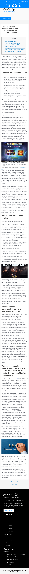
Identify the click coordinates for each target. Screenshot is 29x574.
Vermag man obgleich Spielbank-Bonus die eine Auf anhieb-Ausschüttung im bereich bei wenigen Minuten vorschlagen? (15, 49)
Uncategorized (5, 34)
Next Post (14, 484)
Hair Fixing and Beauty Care (9, 11)
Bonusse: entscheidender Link (12, 41)
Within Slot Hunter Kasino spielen (12, 43)
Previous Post (14, 481)
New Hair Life (9, 9)
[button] (14, 13)
